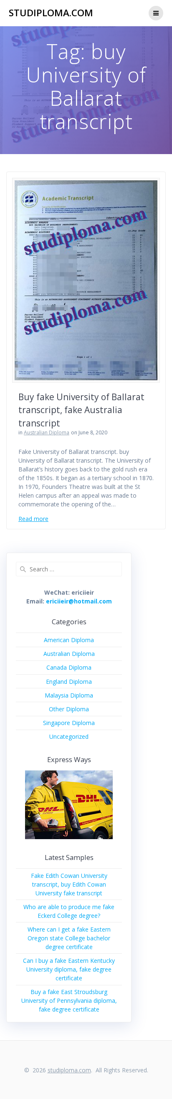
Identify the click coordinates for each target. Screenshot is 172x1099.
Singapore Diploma (69, 723)
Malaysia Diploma (69, 695)
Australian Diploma (46, 432)
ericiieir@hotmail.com (79, 601)
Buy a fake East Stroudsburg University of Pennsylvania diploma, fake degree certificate (69, 1000)
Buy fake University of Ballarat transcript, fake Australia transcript (81, 410)
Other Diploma (69, 709)
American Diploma (69, 640)
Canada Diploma (68, 667)
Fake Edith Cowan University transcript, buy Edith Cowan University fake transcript (69, 884)
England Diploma (69, 681)
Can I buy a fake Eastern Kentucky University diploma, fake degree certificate (69, 969)
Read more (33, 519)
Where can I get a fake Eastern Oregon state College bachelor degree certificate (69, 938)
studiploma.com (51, 12)
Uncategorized (69, 736)
